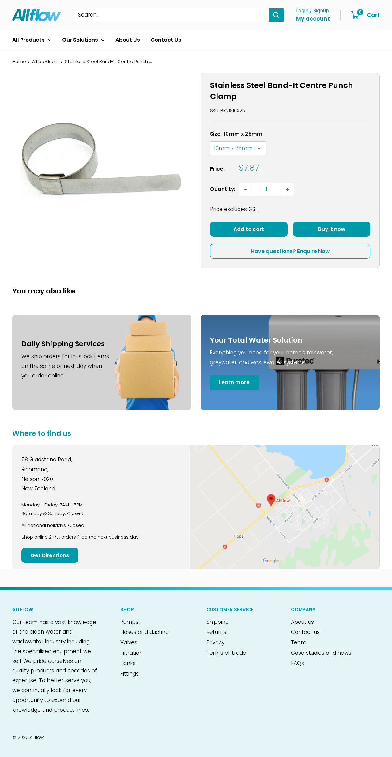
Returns (216, 632)
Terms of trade (226, 653)
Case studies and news (321, 653)
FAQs (297, 663)
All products (45, 61)
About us (302, 622)
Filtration (131, 653)
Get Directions (50, 555)
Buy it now (331, 229)
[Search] (276, 15)
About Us (127, 40)
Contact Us (166, 40)
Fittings (129, 673)
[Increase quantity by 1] (287, 189)
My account (313, 18)
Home (19, 61)
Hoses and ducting (144, 632)
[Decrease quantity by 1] (245, 189)
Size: (236, 134)
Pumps (129, 622)
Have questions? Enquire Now (290, 251)
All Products (28, 40)
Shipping (217, 622)
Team (298, 642)
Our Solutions (80, 40)
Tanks (128, 663)
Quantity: (222, 189)
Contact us (305, 632)
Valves (128, 642)
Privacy (215, 642)
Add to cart (248, 229)
